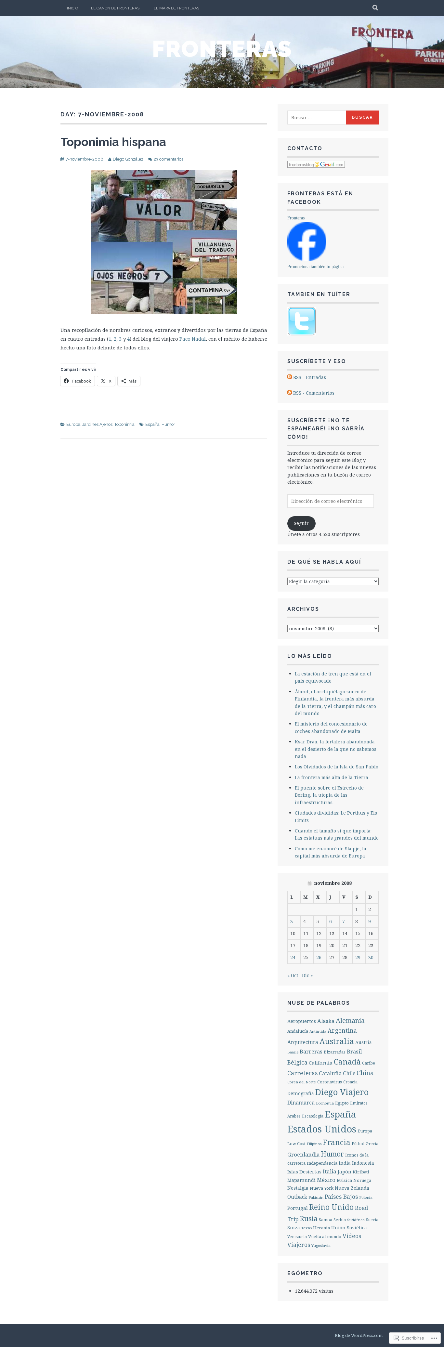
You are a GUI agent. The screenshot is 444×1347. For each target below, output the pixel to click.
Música (344, 1180)
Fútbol (358, 1143)
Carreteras (302, 1073)
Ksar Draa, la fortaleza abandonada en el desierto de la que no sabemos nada (335, 749)
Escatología (312, 1115)
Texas (306, 1227)
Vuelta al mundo (324, 1236)
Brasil (354, 1051)
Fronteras (222, 48)
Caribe (368, 1063)
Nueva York (321, 1188)
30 (370, 957)
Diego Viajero (342, 1091)
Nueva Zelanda (352, 1188)
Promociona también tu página (315, 266)
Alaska (325, 1021)
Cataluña (330, 1073)
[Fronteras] (306, 259)
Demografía (300, 1093)
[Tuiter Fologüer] (301, 334)
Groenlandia (303, 1154)
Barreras (311, 1051)
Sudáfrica (356, 1219)
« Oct (292, 975)
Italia (329, 1171)
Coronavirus (329, 1082)
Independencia (322, 1163)
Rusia (309, 1218)
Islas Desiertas (304, 1171)
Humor (168, 424)
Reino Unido (331, 1207)
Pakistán (315, 1197)
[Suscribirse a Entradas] (289, 377)
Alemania (350, 1020)
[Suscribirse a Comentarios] (289, 393)
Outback (297, 1197)
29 (357, 957)
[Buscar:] (317, 117)
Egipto (342, 1103)
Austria (363, 1042)
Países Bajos (341, 1196)
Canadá (347, 1061)
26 (318, 957)
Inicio (72, 8)
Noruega (362, 1180)
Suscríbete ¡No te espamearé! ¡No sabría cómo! (326, 428)
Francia (336, 1142)
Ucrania (321, 1228)
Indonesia (363, 1163)
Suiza (293, 1227)
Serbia (339, 1219)
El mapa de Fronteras (176, 8)
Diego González (128, 159)
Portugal (297, 1208)
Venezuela (297, 1236)
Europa (73, 424)
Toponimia (124, 424)
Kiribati (361, 1172)
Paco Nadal (192, 338)
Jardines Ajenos (97, 424)
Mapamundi (301, 1180)
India (345, 1163)
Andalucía (297, 1031)
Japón (344, 1171)
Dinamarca (301, 1102)
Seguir (301, 523)
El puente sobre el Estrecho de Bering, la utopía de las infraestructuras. (329, 795)
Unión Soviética (349, 1227)
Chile (349, 1073)
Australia (337, 1041)
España (152, 424)
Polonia (365, 1197)
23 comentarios (168, 159)
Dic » (307, 975)
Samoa (325, 1220)
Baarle (292, 1052)
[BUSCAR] (376, 8)
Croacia (350, 1081)
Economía (325, 1103)
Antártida (317, 1031)
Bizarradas (335, 1052)
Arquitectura (302, 1042)
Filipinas (314, 1143)
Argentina (342, 1030)
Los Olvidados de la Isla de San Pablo (336, 767)
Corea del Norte (301, 1081)
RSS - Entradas (309, 377)
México (326, 1180)
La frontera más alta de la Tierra (331, 777)
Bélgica (297, 1062)
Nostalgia (297, 1188)
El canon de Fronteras (115, 8)
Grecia (372, 1143)
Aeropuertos (301, 1021)
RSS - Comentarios (313, 393)
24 (292, 957)
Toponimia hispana (113, 142)
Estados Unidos (321, 1128)
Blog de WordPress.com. (359, 1335)
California (321, 1062)
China (365, 1072)
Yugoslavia (321, 1245)
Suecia (372, 1219)
